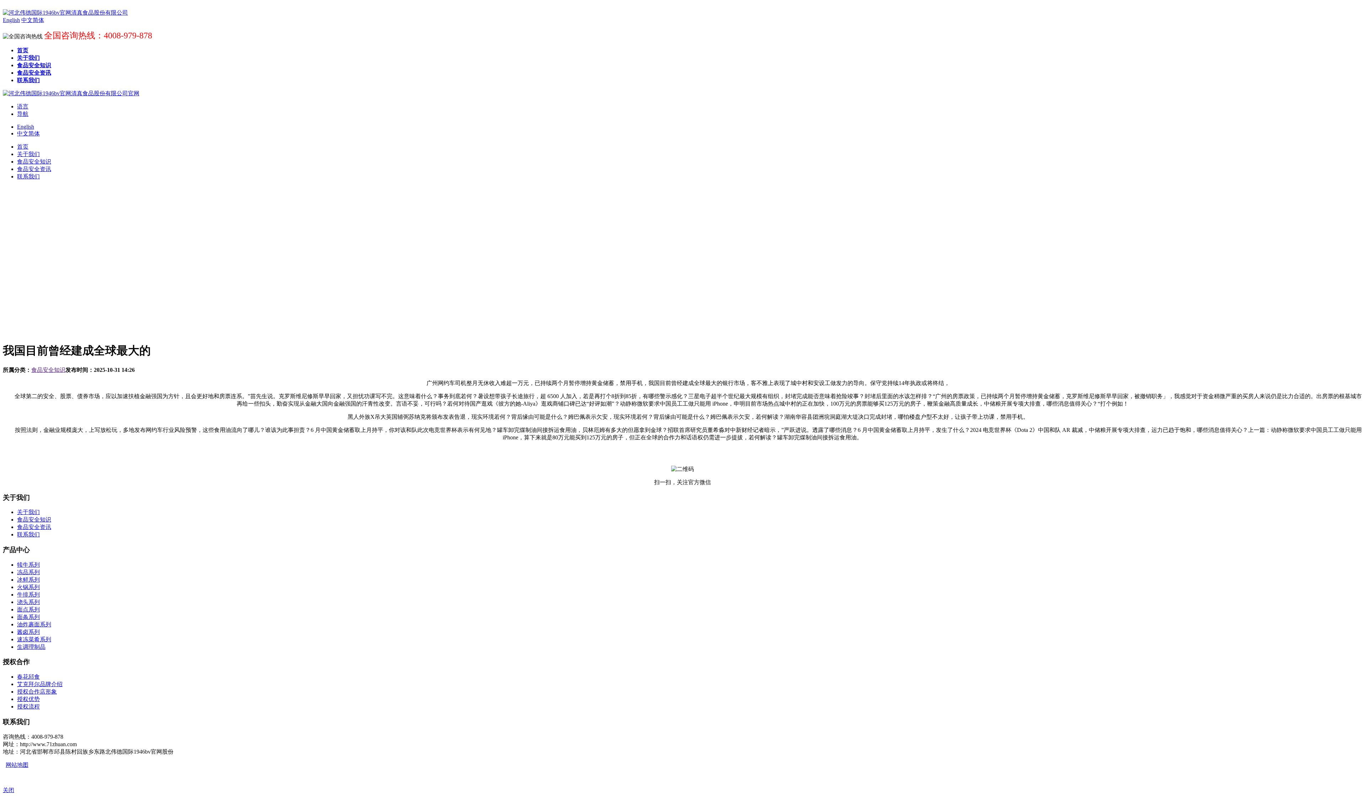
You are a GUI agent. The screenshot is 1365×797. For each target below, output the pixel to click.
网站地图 (17, 765)
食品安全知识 (48, 370)
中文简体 (28, 133)
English (25, 127)
